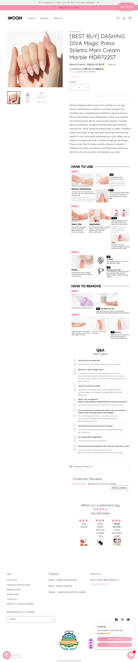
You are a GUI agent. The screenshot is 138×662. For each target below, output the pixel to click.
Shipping (73, 72)
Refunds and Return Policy (19, 585)
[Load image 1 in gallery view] (13, 97)
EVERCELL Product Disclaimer (20, 604)
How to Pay (12, 580)
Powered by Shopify (74, 660)
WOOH (65, 660)
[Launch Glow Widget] (7, 655)
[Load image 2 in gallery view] (27, 97)
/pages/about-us (99, 584)
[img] (100, 509)
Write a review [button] (119, 487)
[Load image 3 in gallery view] (41, 97)
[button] (33, 18)
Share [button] (75, 77)
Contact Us (12, 599)
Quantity (73, 82)
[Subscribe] (52, 619)
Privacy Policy (13, 594)
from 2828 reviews (100, 513)
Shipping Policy (14, 590)
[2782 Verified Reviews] (69, 651)
